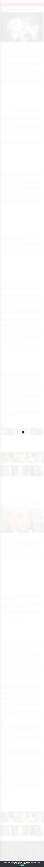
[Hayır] (42, 864)
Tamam (22, 865)
